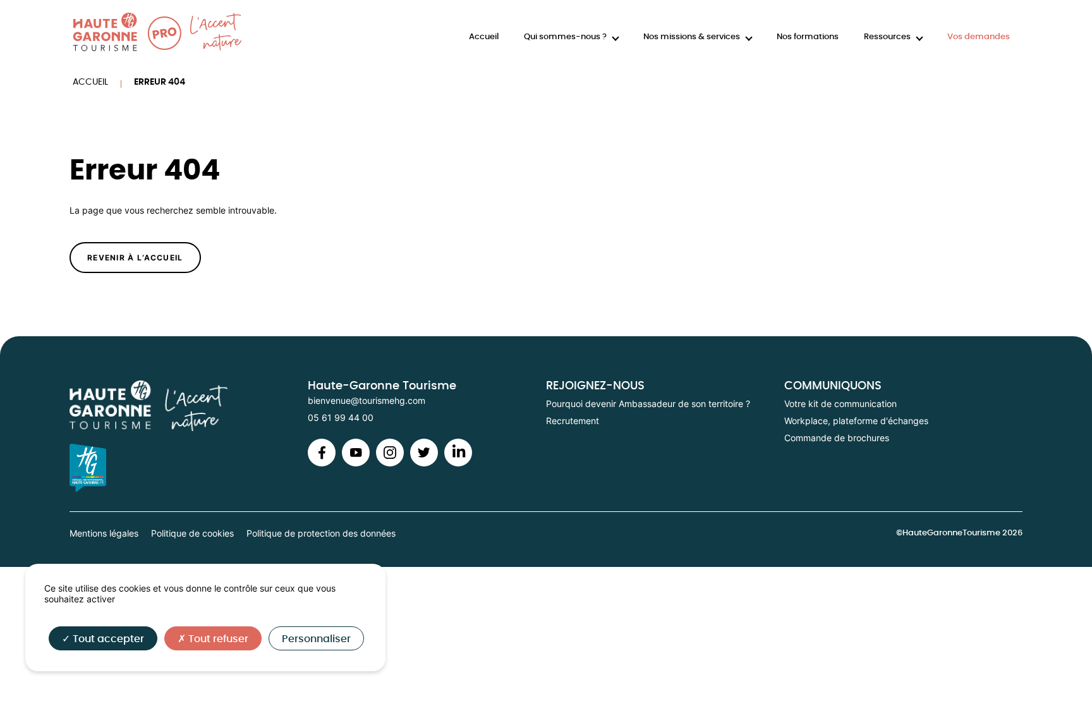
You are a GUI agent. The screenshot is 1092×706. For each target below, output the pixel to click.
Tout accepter (107, 639)
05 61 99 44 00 (340, 417)
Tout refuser (217, 639)
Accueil (484, 37)
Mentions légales (104, 533)
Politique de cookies (192, 533)
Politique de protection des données (321, 533)
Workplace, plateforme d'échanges (856, 420)
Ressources (887, 37)
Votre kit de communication (840, 403)
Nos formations (808, 37)
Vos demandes (978, 37)
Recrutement (572, 420)
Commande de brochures (836, 437)
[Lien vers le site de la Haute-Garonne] (189, 468)
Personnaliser (316, 639)
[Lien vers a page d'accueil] (189, 406)
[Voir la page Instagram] (322, 463)
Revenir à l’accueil (135, 257)
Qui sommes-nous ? (565, 37)
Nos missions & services (691, 37)
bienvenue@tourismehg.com (366, 400)
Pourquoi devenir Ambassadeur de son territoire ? (648, 403)
